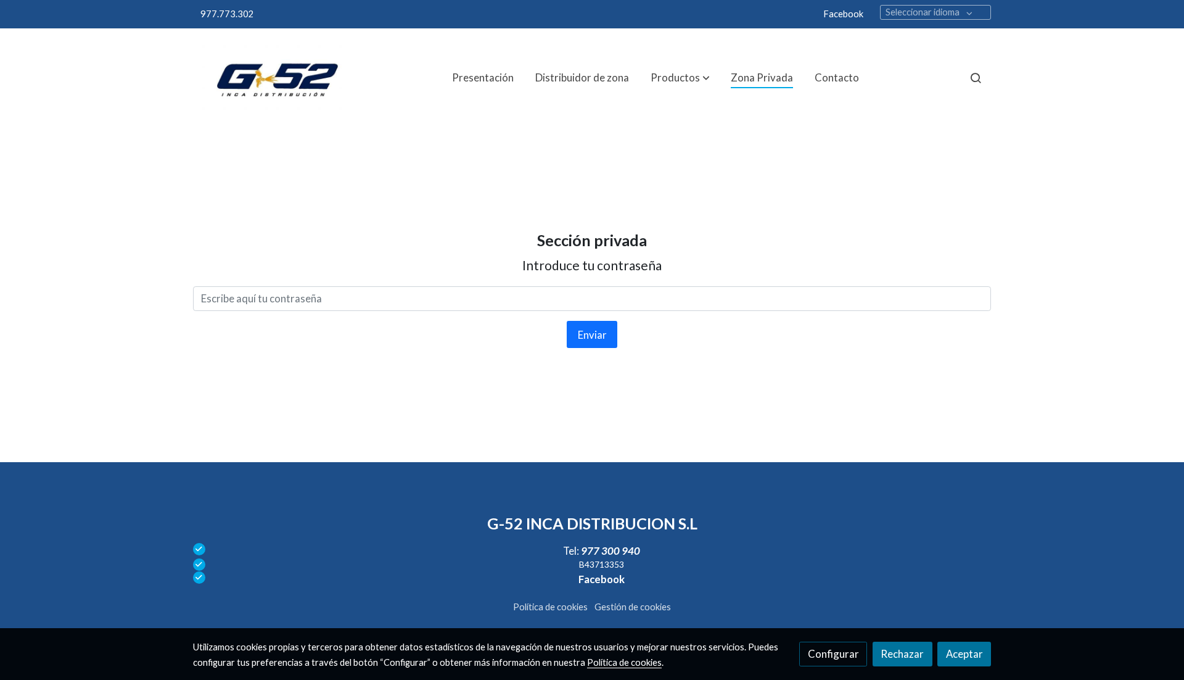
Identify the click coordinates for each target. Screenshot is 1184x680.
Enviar (592, 334)
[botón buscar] (976, 78)
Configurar (833, 653)
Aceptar (964, 653)
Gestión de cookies (632, 607)
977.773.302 (227, 14)
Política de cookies (550, 607)
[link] (272, 78)
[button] (680, 77)
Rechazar (902, 653)
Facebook (843, 14)
